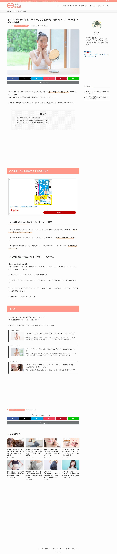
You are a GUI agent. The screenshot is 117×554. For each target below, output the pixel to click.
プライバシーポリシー (58, 548)
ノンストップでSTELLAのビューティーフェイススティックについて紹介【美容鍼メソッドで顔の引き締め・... (49, 366)
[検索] (109, 1)
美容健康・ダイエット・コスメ (21, 25)
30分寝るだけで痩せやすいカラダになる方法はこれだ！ (97, 92)
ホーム (41, 548)
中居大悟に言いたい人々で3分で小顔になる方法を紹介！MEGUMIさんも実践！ (50, 350)
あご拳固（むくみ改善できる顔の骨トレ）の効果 (34, 120)
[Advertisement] (43, 148)
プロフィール (48, 548)
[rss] (106, 1)
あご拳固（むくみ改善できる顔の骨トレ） (31, 117)
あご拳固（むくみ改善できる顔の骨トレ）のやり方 (35, 122)
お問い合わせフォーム (71, 548)
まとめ (19, 125)
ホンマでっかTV (35, 25)
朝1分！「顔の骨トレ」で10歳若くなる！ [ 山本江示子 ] (23, 206)
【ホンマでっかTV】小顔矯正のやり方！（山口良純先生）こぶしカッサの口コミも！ (51, 334)
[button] (13, 78)
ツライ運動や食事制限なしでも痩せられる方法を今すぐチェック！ (97, 97)
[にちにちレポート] (15, 5)
